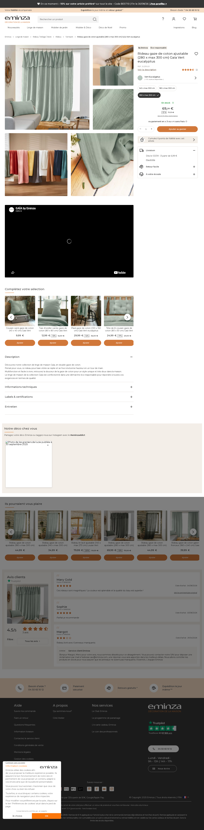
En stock (166, 103)
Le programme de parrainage (106, 718)
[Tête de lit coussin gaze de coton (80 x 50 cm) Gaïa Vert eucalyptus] (119, 311)
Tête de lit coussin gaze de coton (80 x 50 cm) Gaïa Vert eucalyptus (119, 330)
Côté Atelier (58, 718)
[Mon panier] (195, 19)
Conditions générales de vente (29, 745)
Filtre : (10, 639)
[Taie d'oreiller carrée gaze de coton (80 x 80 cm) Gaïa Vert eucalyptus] (53, 311)
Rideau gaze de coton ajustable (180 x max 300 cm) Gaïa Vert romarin (152, 545)
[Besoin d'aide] (163, 19)
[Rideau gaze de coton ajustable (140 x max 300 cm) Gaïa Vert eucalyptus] (53, 526)
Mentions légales (22, 752)
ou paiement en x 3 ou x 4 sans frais (166, 121)
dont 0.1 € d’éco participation (168, 116)
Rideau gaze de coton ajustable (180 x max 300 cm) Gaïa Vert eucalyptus (20, 545)
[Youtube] (104, 789)
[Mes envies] (184, 19)
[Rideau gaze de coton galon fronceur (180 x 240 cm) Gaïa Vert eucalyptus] (185, 526)
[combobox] (32, 641)
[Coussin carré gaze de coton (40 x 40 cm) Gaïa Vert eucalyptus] (20, 311)
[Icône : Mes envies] (196, 54)
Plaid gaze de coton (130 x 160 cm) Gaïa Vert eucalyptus (86, 329)
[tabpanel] (78, 28)
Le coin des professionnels (104, 731)
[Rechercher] (95, 19)
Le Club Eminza (99, 711)
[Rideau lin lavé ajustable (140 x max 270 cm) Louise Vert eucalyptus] (86, 526)
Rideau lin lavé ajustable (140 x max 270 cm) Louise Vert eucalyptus (86, 545)
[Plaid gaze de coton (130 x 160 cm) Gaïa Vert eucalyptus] (86, 311)
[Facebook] (97, 789)
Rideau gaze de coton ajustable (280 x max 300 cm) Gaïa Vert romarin (119, 545)
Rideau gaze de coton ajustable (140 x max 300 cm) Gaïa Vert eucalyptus (53, 545)
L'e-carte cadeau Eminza (104, 725)
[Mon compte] (174, 19)
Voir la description (147, 69)
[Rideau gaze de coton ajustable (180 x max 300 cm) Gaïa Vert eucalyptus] (20, 526)
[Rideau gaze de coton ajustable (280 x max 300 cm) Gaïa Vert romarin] (119, 526)
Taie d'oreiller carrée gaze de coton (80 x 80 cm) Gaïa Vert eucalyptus (53, 330)
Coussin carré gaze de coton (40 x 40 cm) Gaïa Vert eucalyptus (20, 330)
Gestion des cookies (23, 759)
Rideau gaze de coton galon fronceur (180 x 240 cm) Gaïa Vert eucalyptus (185, 545)
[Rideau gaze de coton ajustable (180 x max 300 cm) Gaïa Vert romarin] (152, 526)
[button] (29, 464)
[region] (102, 37)
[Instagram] (111, 789)
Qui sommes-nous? (62, 711)
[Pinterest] (89, 789)
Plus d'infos (150, 160)
